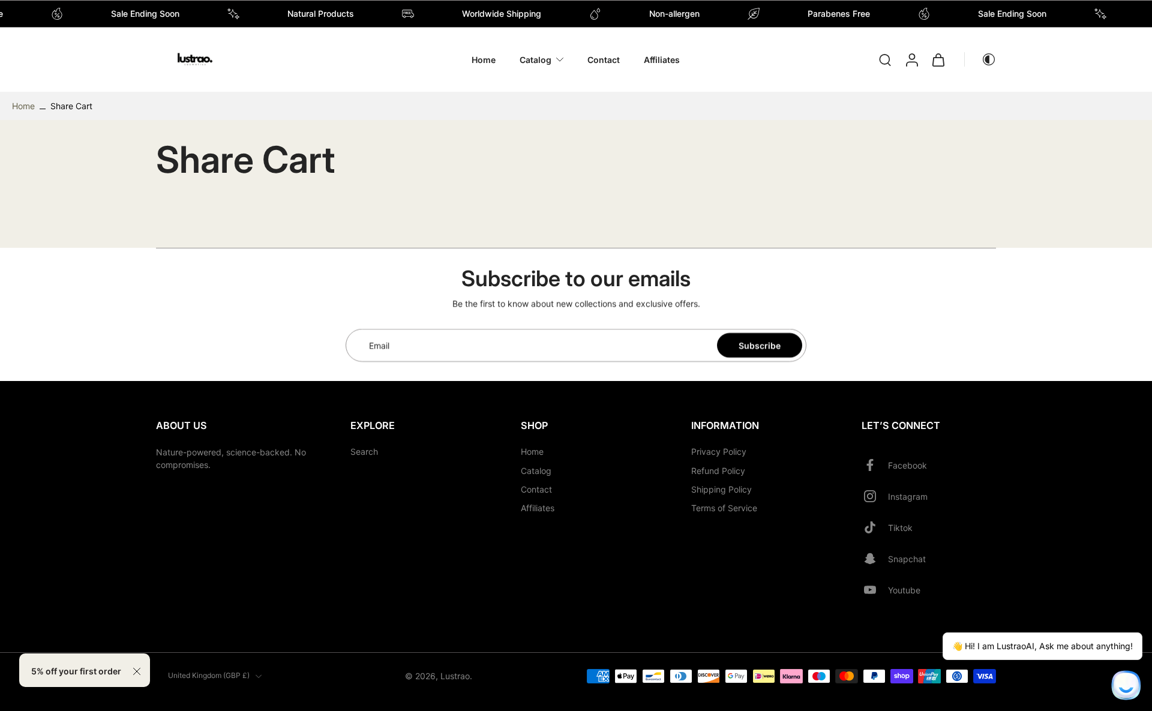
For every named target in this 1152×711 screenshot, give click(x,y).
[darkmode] (980, 59)
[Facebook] (875, 465)
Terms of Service (724, 508)
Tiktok (900, 528)
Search (364, 452)
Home (484, 60)
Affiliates (662, 60)
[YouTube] (875, 590)
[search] (885, 59)
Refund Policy (718, 471)
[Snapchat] (875, 559)
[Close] (136, 671)
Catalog (535, 60)
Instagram (908, 496)
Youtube (904, 590)
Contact (603, 60)
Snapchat (907, 559)
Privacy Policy (718, 452)
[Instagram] (875, 497)
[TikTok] (875, 528)
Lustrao (455, 676)
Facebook (907, 465)
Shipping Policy (721, 489)
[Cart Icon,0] (938, 59)
